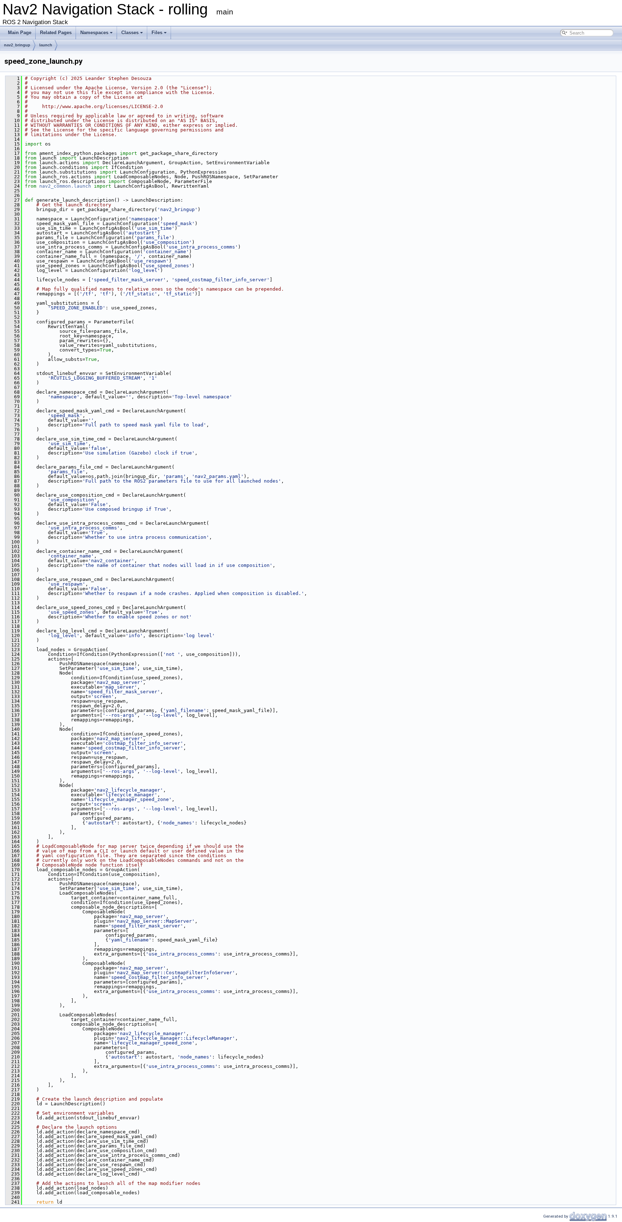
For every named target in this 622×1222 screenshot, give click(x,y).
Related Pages (56, 32)
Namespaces (94, 32)
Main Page (19, 32)
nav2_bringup (17, 45)
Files (157, 32)
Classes (130, 32)
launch (45, 45)
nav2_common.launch (65, 186)
